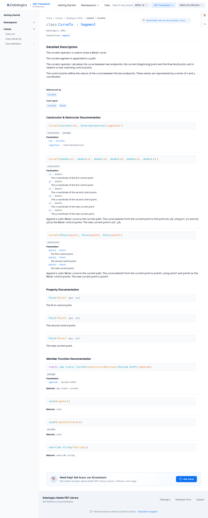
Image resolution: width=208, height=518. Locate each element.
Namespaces (88, 5)
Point (63, 105)
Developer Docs (183, 499)
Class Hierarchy (13, 38)
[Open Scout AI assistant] (204, 15)
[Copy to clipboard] (199, 24)
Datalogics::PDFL (74, 18)
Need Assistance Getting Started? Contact (125, 511)
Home (49, 18)
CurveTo (52, 94)
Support (200, 499)
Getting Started (67, 5)
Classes (59, 18)
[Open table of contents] (204, 24)
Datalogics (165, 499)
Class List (10, 33)
